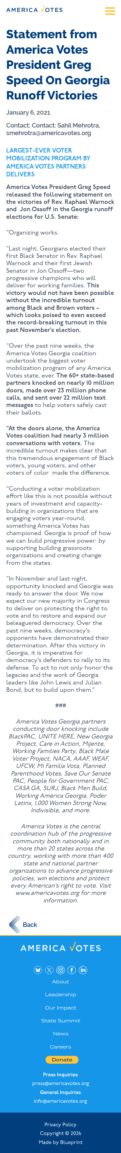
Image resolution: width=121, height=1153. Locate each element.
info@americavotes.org (60, 1101)
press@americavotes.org (60, 1083)
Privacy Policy (60, 1125)
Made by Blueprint (60, 1142)
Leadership (60, 994)
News (60, 1034)
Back (30, 924)
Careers (60, 1047)
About (60, 982)
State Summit (60, 1021)
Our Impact (60, 1008)
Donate (62, 1060)
